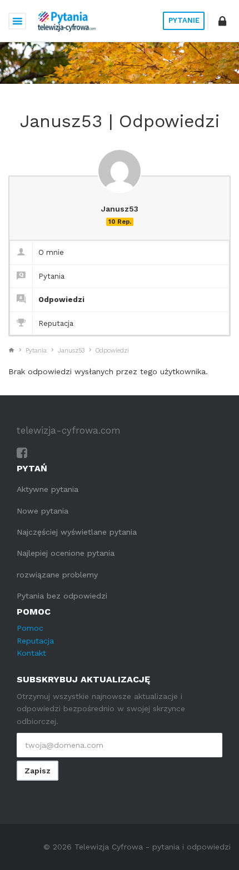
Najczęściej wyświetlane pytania (77, 531)
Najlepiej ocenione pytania (65, 553)
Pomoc (30, 627)
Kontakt (31, 652)
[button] (222, 21)
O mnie (51, 252)
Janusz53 (71, 350)
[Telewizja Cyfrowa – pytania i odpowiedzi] (66, 21)
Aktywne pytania (47, 489)
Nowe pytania (42, 510)
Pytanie (184, 20)
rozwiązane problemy (57, 574)
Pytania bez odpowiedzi (62, 595)
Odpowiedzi (61, 299)
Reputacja (55, 323)
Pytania (51, 276)
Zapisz (37, 770)
